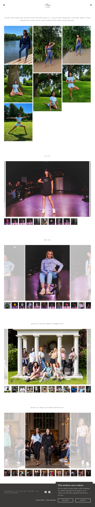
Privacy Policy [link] (40, 500)
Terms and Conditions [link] (52, 500)
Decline (65, 500)
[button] (4, 5)
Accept (83, 500)
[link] (48, 5)
